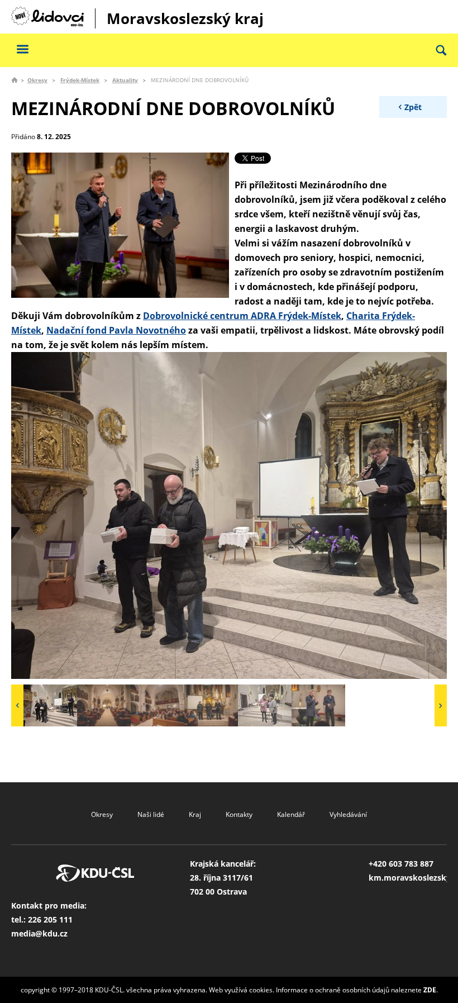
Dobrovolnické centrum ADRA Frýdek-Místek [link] (242, 316)
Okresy (37, 80)
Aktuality (125, 80)
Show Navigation (22, 49)
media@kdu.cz (39, 933)
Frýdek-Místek (79, 80)
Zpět (413, 107)
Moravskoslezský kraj (185, 18)
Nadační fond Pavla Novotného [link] (116, 330)
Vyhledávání (348, 814)
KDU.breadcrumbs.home (14, 80)
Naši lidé (150, 814)
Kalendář (291, 814)
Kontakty (239, 814)
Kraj (195, 814)
